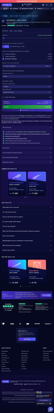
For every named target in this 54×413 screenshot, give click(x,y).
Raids (16, 15)
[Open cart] (43, 4)
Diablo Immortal (5, 362)
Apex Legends (24, 355)
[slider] (3, 38)
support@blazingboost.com (40, 381)
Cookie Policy (46, 355)
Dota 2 (22, 364)
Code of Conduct (46, 360)
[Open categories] (52, 8)
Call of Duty (4, 360)
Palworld (23, 366)
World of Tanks (24, 357)
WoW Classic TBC (25, 351)
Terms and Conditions (47, 351)
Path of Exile (4, 355)
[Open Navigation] (51, 4)
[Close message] (52, 1)
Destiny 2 (12, 15)
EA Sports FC (24, 362)
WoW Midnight (5, 351)
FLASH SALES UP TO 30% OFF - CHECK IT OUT (27, 1)
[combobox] (27, 66)
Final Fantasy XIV (5, 357)
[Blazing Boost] (27, 4)
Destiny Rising (24, 353)
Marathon (4, 366)
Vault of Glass (22, 15)
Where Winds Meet (6, 368)
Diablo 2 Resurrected (6, 370)
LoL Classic (23, 368)
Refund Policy (46, 353)
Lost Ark (3, 364)
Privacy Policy (46, 357)
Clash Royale (24, 360)
